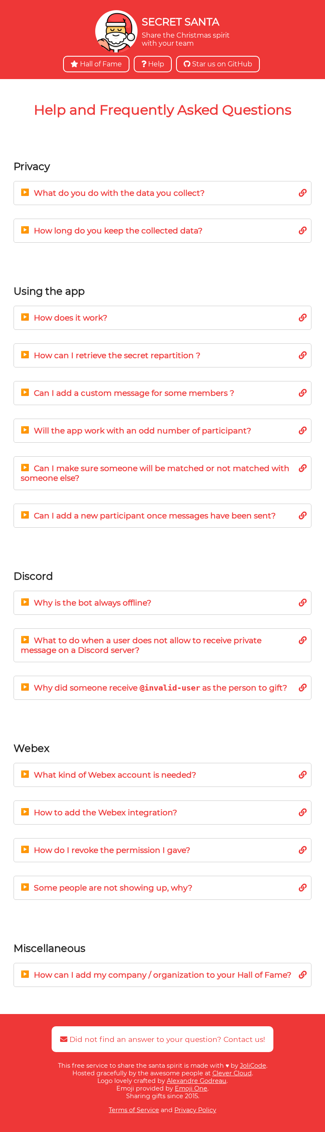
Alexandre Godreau (196, 1081)
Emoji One (191, 1088)
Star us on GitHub (221, 64)
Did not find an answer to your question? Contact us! (166, 1039)
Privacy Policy (195, 1110)
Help (155, 64)
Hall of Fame (100, 64)
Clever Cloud (232, 1073)
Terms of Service (134, 1110)
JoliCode (253, 1065)
